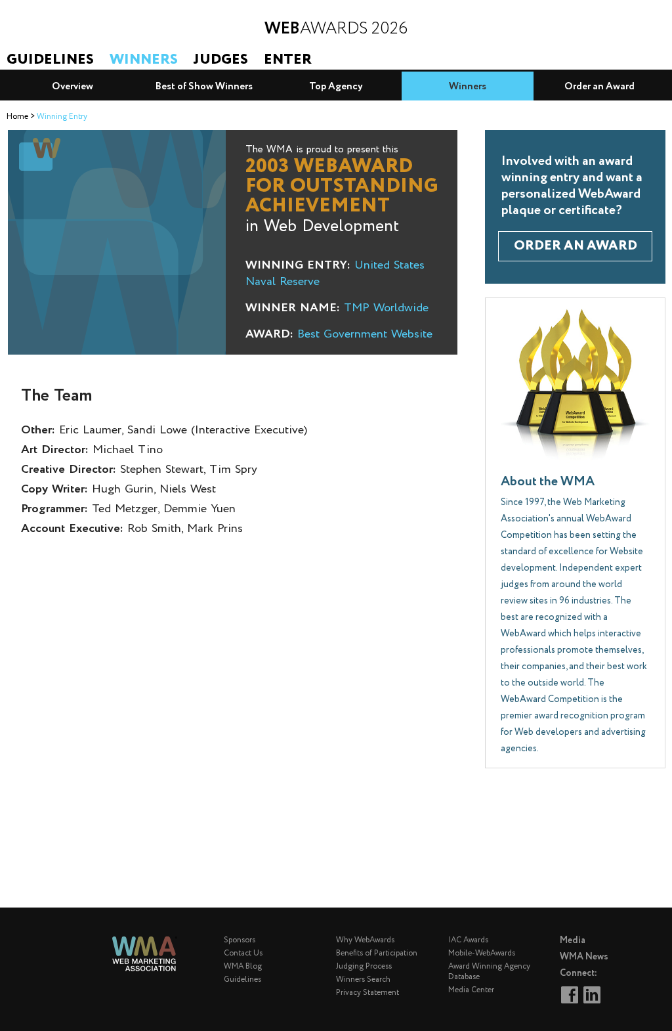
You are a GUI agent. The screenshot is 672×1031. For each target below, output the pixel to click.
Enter (288, 59)
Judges (221, 59)
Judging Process (364, 966)
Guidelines (50, 59)
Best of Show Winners (204, 86)
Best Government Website (364, 334)
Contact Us (243, 953)
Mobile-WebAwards (481, 953)
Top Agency (336, 86)
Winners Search (363, 979)
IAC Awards (468, 940)
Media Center (471, 990)
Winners (144, 59)
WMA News (584, 956)
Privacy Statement (367, 992)
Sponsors (239, 940)
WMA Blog (243, 966)
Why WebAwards (365, 940)
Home (17, 116)
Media (572, 940)
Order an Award (599, 86)
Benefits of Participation (376, 953)
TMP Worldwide (386, 308)
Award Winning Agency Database (489, 971)
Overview (72, 86)
